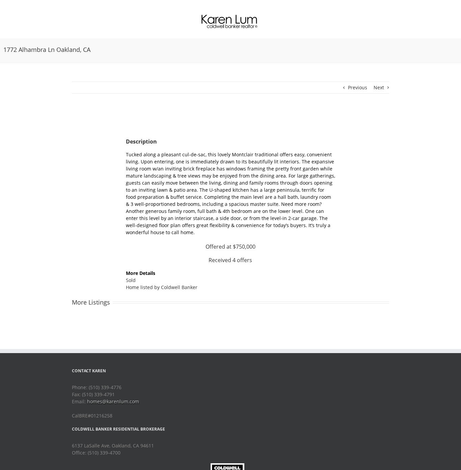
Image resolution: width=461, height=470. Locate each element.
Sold (131, 280)
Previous (357, 87)
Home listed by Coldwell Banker (161, 287)
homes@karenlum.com (113, 401)
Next (379, 87)
